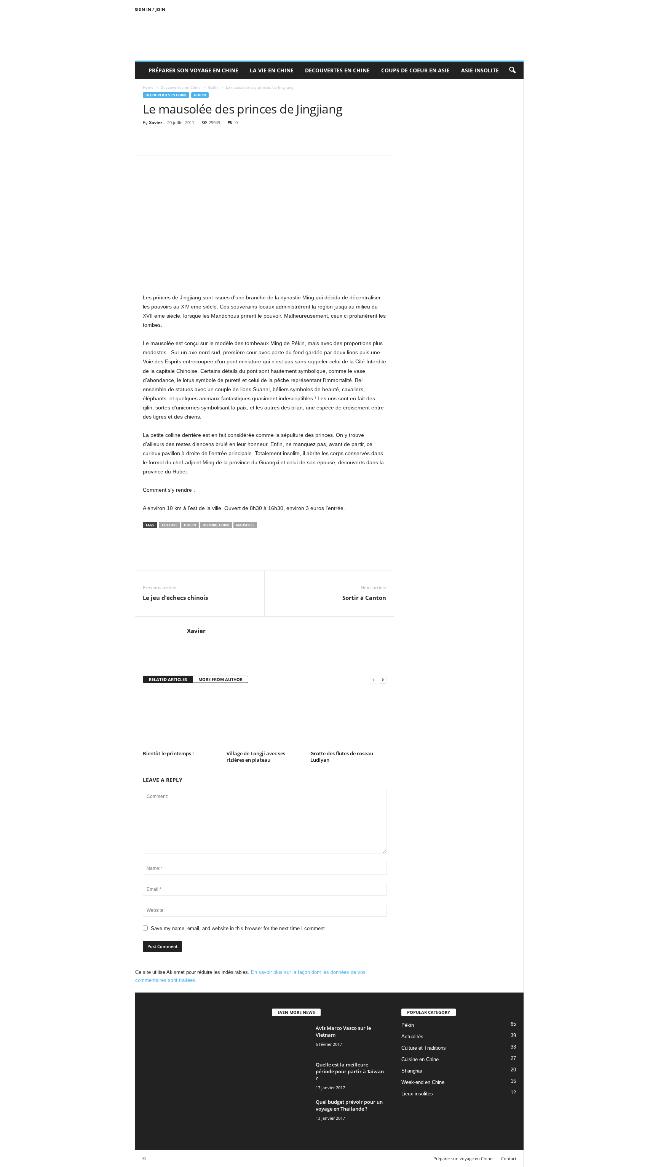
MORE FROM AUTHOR (220, 679)
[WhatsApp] (203, 143)
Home (148, 87)
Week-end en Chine (422, 1082)
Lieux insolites (417, 1094)
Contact (508, 1158)
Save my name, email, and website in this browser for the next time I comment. (238, 928)
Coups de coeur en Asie (415, 70)
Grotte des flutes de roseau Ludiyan (341, 756)
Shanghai (411, 1071)
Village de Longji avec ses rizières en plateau (256, 756)
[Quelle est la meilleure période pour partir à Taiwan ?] (291, 1075)
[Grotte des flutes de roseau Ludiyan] (348, 719)
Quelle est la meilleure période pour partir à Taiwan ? (350, 1071)
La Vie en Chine (272, 70)
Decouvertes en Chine (337, 70)
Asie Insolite (480, 70)
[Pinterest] (185, 143)
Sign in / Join (150, 9)
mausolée (245, 525)
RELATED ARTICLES (168, 679)
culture (169, 525)
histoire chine (216, 525)
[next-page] (382, 680)
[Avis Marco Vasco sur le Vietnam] (291, 1039)
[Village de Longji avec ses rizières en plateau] (265, 719)
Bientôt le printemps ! (168, 753)
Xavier (155, 122)
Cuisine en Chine (420, 1059)
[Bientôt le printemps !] (181, 719)
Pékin (407, 1025)
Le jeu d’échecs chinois (175, 597)
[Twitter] (168, 143)
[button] (512, 70)
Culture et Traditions (423, 1048)
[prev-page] (373, 680)
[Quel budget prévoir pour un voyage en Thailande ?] (291, 1112)
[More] (221, 143)
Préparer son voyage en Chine (193, 70)
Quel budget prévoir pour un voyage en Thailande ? (349, 1105)
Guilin (213, 87)
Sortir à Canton (364, 597)
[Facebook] (150, 143)
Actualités (412, 1036)
